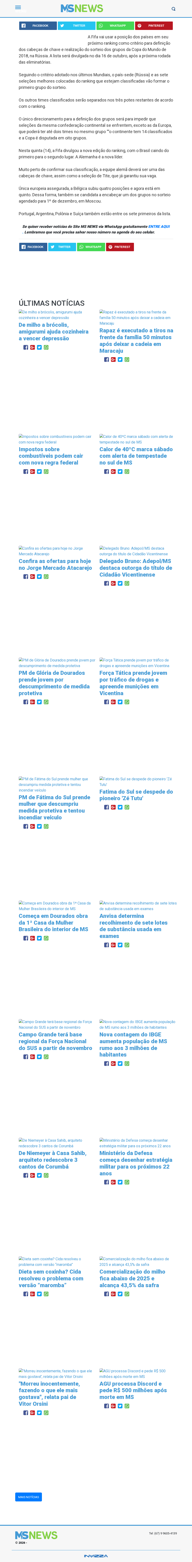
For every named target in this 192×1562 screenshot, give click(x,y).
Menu (20, 11)
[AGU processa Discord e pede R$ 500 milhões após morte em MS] (138, 1373)
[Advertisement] (96, 399)
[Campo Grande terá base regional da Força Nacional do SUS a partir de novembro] (57, 1024)
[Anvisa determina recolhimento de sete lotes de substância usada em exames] (138, 906)
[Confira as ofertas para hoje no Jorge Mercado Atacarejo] (57, 551)
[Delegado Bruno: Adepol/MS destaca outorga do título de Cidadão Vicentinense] (138, 551)
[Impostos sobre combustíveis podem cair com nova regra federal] (57, 439)
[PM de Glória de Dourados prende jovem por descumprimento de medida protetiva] (57, 663)
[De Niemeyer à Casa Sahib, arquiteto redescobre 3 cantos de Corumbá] (57, 1143)
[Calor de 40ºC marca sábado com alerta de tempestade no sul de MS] (138, 439)
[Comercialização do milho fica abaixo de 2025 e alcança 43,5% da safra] (138, 1262)
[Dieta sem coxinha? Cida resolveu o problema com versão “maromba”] (57, 1262)
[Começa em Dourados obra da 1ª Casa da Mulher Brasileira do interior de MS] (57, 906)
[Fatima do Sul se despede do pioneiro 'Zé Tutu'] (138, 781)
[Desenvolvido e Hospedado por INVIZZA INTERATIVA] (96, 1556)
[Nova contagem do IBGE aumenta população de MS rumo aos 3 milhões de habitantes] (138, 1024)
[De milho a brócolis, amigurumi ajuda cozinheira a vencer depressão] (57, 315)
